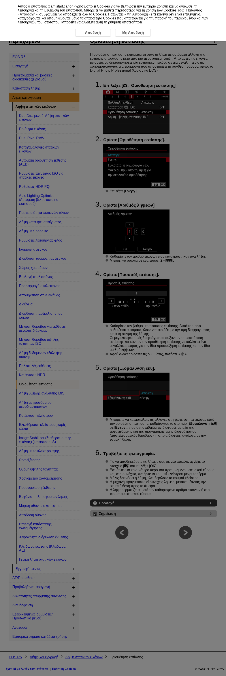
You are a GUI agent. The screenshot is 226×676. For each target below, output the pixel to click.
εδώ (181, 10)
